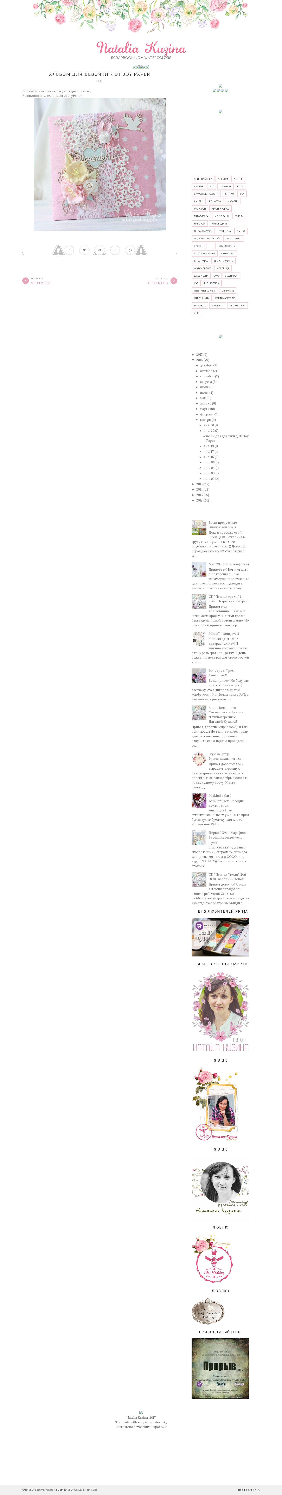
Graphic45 (228, 290)
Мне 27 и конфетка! (224, 634)
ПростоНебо (234, 238)
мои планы (221, 216)
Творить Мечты (223, 260)
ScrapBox (200, 305)
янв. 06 (209, 462)
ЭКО (216, 275)
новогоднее (219, 223)
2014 (199, 489)
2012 (199, 500)
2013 (199, 495)
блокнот (225, 186)
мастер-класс (220, 208)
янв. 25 (209, 430)
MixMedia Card (220, 796)
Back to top (247, 1489)
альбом (223, 178)
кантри (198, 201)
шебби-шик (201, 275)
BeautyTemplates (45, 1489)
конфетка (215, 201)
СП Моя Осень (226, 245)
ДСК (242, 193)
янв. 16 (209, 457)
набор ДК (199, 223)
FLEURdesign (211, 283)
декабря (206, 365)
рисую (198, 245)
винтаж (229, 193)
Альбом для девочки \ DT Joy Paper (99, 74)
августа (206, 382)
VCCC (197, 312)
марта (204, 409)
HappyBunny (201, 298)
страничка (201, 260)
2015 (199, 484)
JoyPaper (75, 96)
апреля (205, 403)
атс (212, 186)
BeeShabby (231, 275)
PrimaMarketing (225, 298)
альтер (238, 178)
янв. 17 (209, 452)
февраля (206, 414)
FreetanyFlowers (205, 290)
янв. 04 (209, 468)
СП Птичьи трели (204, 253)
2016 (199, 360)
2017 (199, 354)
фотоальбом (202, 268)
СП (210, 245)
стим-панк (228, 253)
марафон (200, 208)
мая (203, 398)
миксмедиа (201, 216)
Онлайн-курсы (203, 231)
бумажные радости (206, 193)
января (205, 420)
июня (204, 393)
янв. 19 (209, 446)
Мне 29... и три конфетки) (229, 564)
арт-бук (199, 186)
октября (206, 371)
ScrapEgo (218, 305)
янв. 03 (209, 473)
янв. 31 (209, 425)
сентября (207, 376)
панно (241, 231)
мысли (239, 216)
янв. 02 (209, 479)
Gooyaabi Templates (85, 1489)
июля (204, 387)
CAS (196, 283)
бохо (240, 186)
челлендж (223, 268)
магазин (232, 201)
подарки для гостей (207, 238)
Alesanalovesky (156, 1422)
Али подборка (203, 178)
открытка (224, 231)
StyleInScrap (237, 305)
